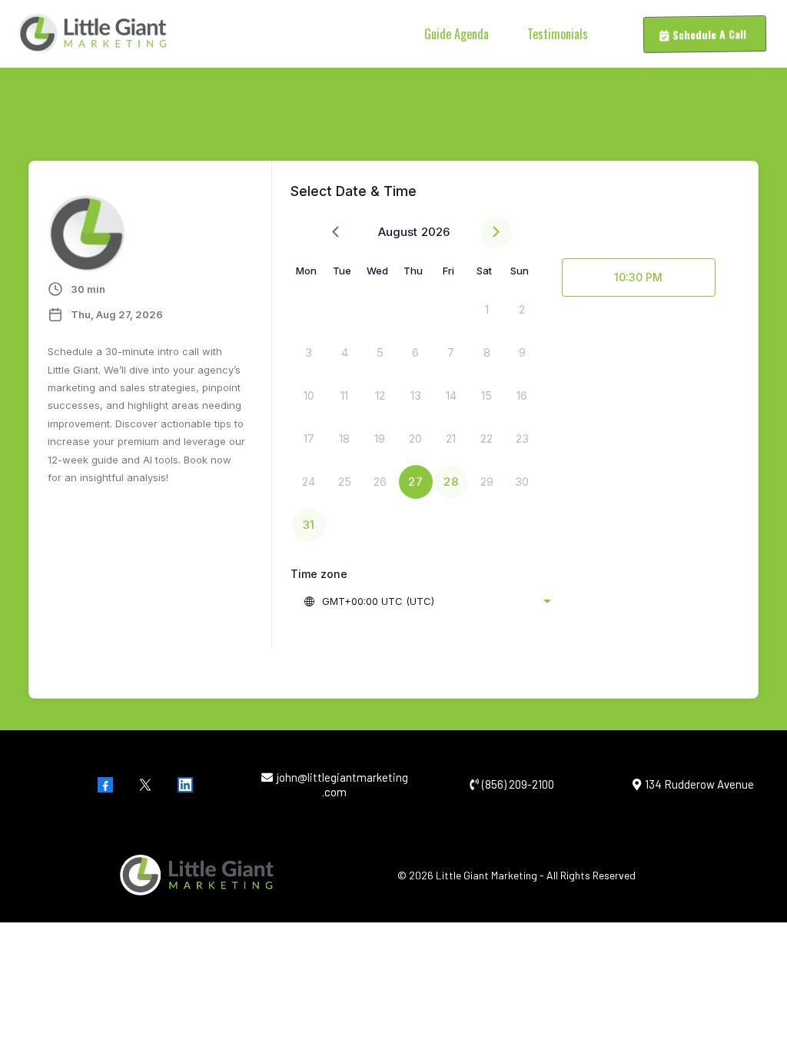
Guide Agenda (456, 34)
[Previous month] (335, 232)
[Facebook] (105, 785)
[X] (145, 785)
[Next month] (496, 232)
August (397, 231)
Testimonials (557, 34)
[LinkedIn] (185, 785)
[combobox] (427, 601)
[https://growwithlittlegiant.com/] (92, 34)
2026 (435, 231)
